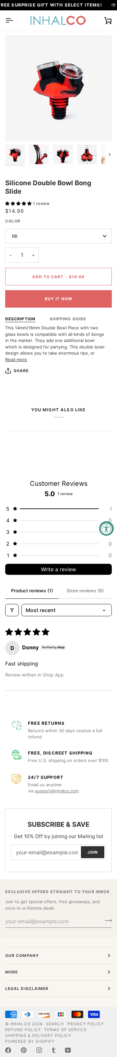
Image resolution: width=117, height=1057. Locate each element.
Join (92, 852)
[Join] (106, 920)
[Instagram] (39, 1050)
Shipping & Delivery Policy (38, 1035)
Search (55, 1023)
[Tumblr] (53, 1050)
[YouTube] (68, 1050)
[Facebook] (8, 1050)
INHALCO (20, 1023)
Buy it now (58, 298)
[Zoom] (17, 129)
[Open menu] (15, 20)
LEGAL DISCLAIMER (26, 988)
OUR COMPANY (22, 955)
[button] (19, 203)
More (11, 972)
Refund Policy (23, 1029)
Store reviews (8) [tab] (85, 590)
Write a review (58, 569)
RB (14, 236)
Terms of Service (65, 1029)
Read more (16, 359)
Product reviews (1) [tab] (32, 590)
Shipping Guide (68, 318)
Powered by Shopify (30, 1041)
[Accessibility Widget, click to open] (106, 528)
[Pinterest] (24, 1050)
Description (20, 318)
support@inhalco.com (57, 790)
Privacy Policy (85, 1023)
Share (21, 370)
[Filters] (12, 610)
